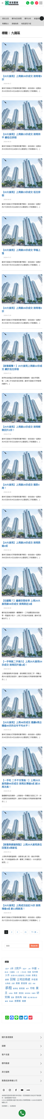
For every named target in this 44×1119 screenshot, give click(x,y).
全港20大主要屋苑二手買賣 (21, 975)
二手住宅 (23, 972)
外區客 (34, 979)
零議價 (11, 1001)
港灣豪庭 (27, 993)
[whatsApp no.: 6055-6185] (32, 3)
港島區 (21, 993)
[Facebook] (16, 1090)
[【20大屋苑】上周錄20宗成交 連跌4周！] (22, 466)
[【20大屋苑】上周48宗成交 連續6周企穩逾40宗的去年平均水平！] (22, 703)
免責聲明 (4, 1106)
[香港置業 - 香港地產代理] (12, 3)
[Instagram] (10, 1090)
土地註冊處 (23, 979)
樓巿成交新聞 (17, 18)
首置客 (17, 1001)
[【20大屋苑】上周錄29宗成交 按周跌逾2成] (22, 523)
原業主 (34, 975)
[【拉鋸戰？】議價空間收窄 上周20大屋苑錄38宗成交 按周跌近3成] (22, 581)
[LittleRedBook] (28, 1090)
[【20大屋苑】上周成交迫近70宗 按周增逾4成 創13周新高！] (22, 886)
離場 (6, 1001)
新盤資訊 (37, 18)
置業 (12, 997)
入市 (7, 975)
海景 (15, 993)
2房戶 (18, 968)
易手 (27, 988)
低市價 (35, 972)
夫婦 (13, 983)
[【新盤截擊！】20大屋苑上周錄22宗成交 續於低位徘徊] (22, 347)
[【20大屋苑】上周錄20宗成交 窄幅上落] (22, 231)
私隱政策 (13, 1106)
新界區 (15, 988)
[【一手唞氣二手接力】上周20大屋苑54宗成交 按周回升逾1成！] (22, 642)
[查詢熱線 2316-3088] (27, 3)
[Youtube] (22, 1090)
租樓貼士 (5, 24)
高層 (24, 1001)
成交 (29, 983)
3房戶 (25, 969)
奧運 (18, 983)
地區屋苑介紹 (26, 24)
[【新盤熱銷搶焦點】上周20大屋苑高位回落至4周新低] (22, 825)
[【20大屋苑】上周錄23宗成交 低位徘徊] (22, 173)
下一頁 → (34, 932)
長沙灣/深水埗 (32, 997)
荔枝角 (18, 997)
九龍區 (12, 972)
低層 (29, 972)
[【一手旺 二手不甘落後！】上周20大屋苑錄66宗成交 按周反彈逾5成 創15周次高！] (22, 761)
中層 (34, 968)
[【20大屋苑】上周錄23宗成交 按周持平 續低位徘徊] (22, 115)
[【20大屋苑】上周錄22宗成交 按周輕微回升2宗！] (22, 408)
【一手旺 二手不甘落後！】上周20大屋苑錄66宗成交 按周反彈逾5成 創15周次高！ (21, 783)
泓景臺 (11, 993)
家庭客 (24, 983)
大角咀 (7, 983)
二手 (17, 972)
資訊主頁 (5, 18)
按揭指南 (15, 24)
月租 (32, 988)
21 (26, 932)
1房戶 (7, 969)
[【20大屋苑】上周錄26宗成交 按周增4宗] (22, 289)
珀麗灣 (33, 993)
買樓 (24, 997)
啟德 (7, 980)
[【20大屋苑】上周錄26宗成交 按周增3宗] (22, 57)
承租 (8, 988)
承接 (34, 983)
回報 (13, 979)
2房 (11, 968)
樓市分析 (28, 18)
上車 (29, 968)
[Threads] (4, 1090)
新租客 (22, 988)
